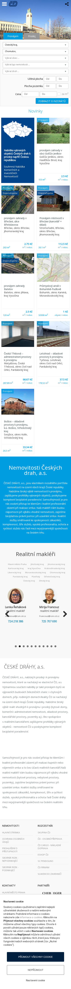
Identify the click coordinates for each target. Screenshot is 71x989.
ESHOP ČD (43, 854)
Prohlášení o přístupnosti (9, 850)
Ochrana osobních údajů (13, 840)
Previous (7, 614)
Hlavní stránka (11, 832)
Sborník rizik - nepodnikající (10, 859)
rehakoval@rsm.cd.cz (15, 616)
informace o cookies (31, 917)
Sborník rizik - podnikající (10, 869)
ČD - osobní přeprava (50, 838)
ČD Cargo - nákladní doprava (49, 847)
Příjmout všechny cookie (35, 956)
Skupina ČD (44, 832)
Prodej (32, 36)
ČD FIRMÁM (43, 867)
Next (63, 614)
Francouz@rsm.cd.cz (49, 616)
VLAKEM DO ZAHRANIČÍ (49, 873)
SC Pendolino (45, 861)
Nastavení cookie (35, 980)
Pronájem (12, 36)
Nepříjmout (35, 970)
